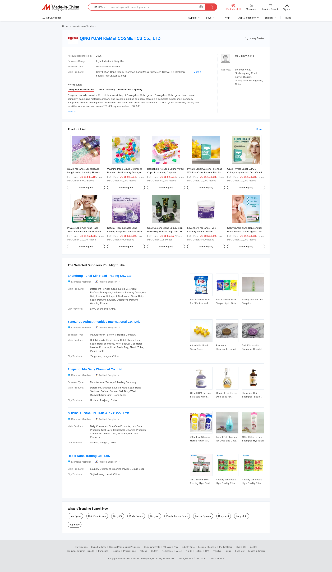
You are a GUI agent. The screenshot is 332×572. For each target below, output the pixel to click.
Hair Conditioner (97, 516)
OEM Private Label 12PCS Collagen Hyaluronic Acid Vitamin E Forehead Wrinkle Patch (245, 172)
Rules (288, 17)
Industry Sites (188, 547)
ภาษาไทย (217, 550)
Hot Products (81, 547)
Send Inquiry (86, 187)
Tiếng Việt (240, 550)
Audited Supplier (109, 281)
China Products (98, 547)
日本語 (198, 550)
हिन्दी (207, 550)
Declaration (201, 558)
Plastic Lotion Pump (177, 516)
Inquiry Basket (254, 38)
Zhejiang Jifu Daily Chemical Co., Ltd (95, 369)
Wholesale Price (170, 547)
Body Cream (136, 516)
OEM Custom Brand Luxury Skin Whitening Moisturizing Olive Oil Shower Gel (165, 231)
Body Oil (117, 516)
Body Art (154, 516)
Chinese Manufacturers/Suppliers (124, 547)
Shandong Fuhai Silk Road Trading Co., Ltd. (100, 276)
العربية (179, 550)
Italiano (143, 550)
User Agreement (185, 558)
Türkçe (228, 550)
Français (116, 550)
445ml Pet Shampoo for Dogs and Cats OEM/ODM (227, 441)
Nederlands (167, 550)
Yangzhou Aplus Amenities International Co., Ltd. (104, 321)
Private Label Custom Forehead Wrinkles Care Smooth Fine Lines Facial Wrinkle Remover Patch (205, 172)
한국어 (189, 550)
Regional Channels (207, 547)
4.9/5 (79, 84)
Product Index (225, 547)
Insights (253, 547)
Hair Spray (75, 516)
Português (103, 550)
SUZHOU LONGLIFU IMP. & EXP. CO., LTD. (99, 413)
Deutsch (154, 550)
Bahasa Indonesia (256, 550)
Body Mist (223, 516)
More (196, 71)
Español (91, 550)
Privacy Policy (217, 558)
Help (227, 17)
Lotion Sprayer (203, 516)
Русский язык (129, 550)
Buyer (209, 17)
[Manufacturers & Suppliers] (60, 7)
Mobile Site (241, 547)
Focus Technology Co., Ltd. (143, 558)
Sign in (286, 9)
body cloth (241, 516)
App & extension (247, 17)
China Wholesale (152, 547)
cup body (75, 524)
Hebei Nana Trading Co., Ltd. (89, 456)
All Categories (53, 17)
